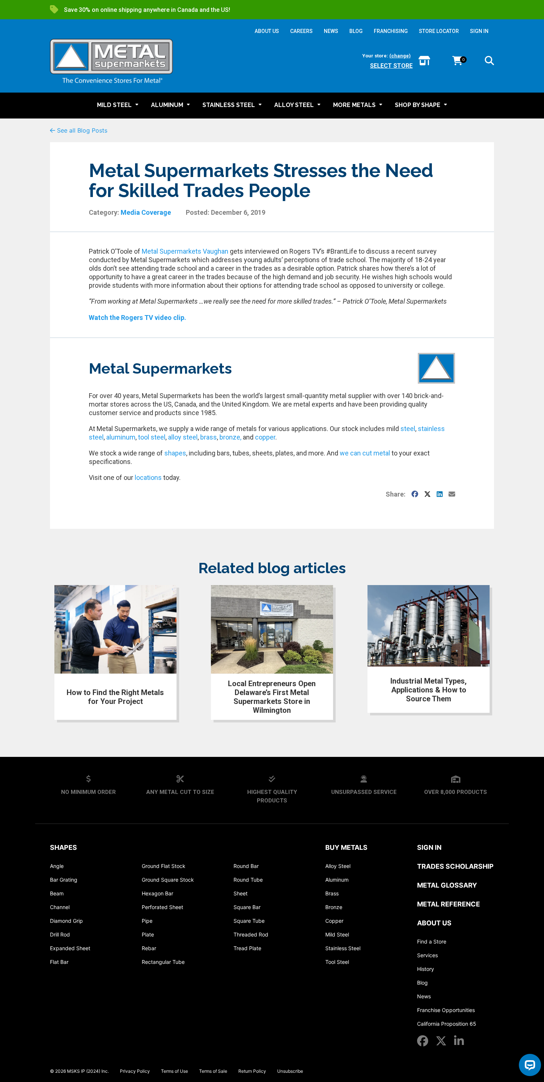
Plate (148, 934)
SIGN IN (479, 31)
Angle (57, 866)
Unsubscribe (290, 1071)
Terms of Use (174, 1071)
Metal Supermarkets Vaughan (185, 251)
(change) (400, 56)
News (424, 996)
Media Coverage (146, 212)
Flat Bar (59, 962)
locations (148, 477)
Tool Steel (337, 962)
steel (407, 429)
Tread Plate (247, 948)
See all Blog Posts (81, 130)
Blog (422, 982)
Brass (332, 893)
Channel (60, 907)
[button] (489, 62)
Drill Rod (60, 934)
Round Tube (248, 879)
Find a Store (431, 941)
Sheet (241, 893)
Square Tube (249, 921)
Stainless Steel (342, 948)
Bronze (333, 907)
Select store (391, 65)
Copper (334, 921)
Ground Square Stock (168, 879)
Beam (57, 893)
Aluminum (337, 879)
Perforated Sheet (162, 907)
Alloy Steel (337, 866)
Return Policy (252, 1071)
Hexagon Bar (157, 893)
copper (265, 437)
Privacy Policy (135, 1071)
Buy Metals (346, 847)
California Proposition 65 (446, 1024)
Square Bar (247, 907)
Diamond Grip (66, 921)
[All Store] (424, 61)
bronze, (230, 437)
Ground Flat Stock (163, 866)
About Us (434, 923)
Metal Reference (448, 904)
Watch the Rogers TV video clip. (137, 317)
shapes (175, 453)
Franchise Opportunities (446, 1010)
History (425, 969)
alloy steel (183, 437)
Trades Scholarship (455, 866)
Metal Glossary (447, 885)
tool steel (151, 437)
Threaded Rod (251, 934)
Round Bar (246, 866)
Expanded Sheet (70, 948)
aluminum (120, 437)
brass (208, 437)
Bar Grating (63, 879)
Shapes (63, 847)
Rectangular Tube (163, 962)
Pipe (147, 921)
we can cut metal (365, 453)
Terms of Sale (213, 1071)
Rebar (149, 948)
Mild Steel (337, 934)
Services (427, 955)
